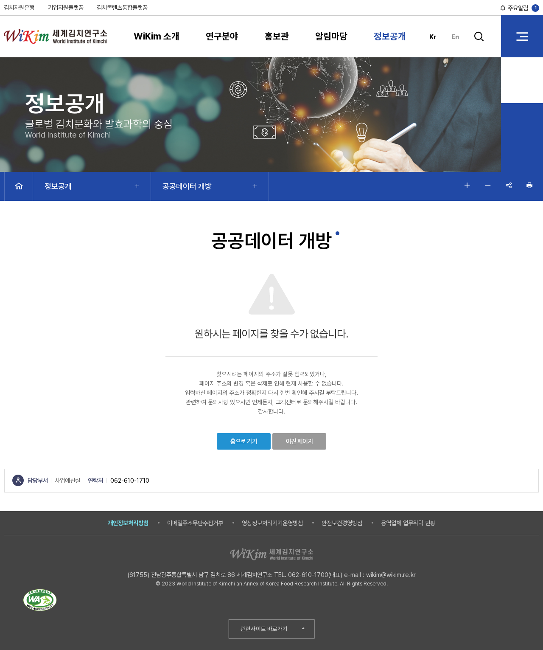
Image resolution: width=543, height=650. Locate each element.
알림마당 (331, 36)
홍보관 (277, 36)
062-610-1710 (129, 480)
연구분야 (222, 36)
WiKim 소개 (156, 36)
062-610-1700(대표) (315, 574)
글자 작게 (487, 185)
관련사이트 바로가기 (264, 628)
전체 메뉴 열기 (522, 36)
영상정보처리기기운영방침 (272, 522)
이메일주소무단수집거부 (195, 522)
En (455, 36)
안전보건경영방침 (342, 522)
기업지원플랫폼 (66, 7)
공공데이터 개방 (187, 186)
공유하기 (508, 185)
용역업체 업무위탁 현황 (408, 522)
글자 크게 (466, 185)
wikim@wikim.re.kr (391, 574)
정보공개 (390, 36)
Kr (433, 36)
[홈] (19, 186)
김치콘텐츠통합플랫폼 (122, 7)
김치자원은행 (19, 7)
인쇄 (529, 185)
